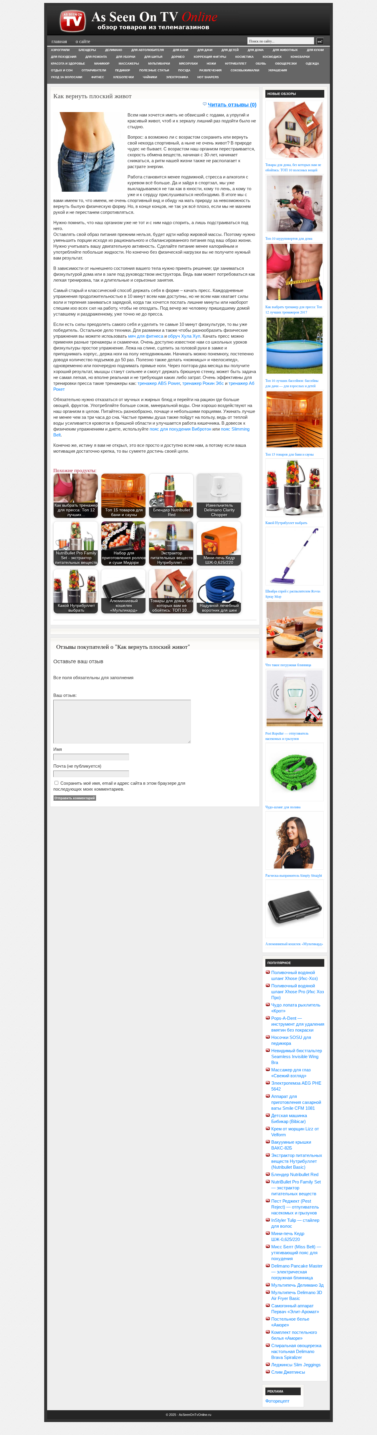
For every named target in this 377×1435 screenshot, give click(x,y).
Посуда (184, 70)
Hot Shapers (208, 77)
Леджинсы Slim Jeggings (296, 1364)
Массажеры (129, 63)
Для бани (180, 50)
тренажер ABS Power (159, 383)
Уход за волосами (66, 77)
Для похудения (63, 56)
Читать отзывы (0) (232, 105)
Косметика (244, 56)
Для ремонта (96, 56)
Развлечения (210, 70)
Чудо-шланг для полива (282, 806)
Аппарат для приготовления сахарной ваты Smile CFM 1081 (296, 1102)
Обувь (261, 63)
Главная (59, 41)
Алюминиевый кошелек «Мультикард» (294, 943)
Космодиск (272, 56)
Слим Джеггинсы (288, 1372)
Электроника (177, 77)
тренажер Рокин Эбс (203, 383)
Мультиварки (159, 63)
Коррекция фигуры (210, 56)
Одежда (312, 63)
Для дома (256, 50)
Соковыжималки (245, 70)
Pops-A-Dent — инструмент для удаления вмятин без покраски (297, 1024)
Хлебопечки (123, 77)
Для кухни (315, 50)
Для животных (285, 50)
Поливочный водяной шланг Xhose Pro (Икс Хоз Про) (297, 991)
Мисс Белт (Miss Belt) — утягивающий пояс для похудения (296, 1252)
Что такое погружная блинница (288, 664)
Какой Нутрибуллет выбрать (286, 522)
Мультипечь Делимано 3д (297, 1285)
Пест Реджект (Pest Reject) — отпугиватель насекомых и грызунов (295, 1206)
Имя (57, 749)
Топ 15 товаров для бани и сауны (289, 454)
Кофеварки (300, 56)
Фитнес (97, 77)
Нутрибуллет (236, 63)
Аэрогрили (60, 50)
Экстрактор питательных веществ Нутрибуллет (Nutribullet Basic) (296, 1161)
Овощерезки (286, 63)
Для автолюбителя (147, 50)
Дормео (178, 56)
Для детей (230, 50)
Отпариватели (94, 70)
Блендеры (87, 50)
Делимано (113, 50)
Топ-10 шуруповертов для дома (288, 238)
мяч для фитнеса (145, 336)
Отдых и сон (61, 70)
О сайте (83, 41)
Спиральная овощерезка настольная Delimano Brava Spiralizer (296, 1351)
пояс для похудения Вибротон (180, 428)
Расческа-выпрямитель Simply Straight (293, 875)
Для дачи (204, 50)
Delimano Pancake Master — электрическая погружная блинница (297, 1271)
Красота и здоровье (68, 63)
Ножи (211, 63)
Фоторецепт (277, 1400)
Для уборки (125, 56)
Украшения (277, 70)
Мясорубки (188, 63)
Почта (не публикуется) (77, 766)
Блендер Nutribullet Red (294, 1174)
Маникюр (102, 63)
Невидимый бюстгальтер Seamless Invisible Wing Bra (296, 1056)
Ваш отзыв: (65, 695)
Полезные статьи (154, 70)
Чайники (150, 77)
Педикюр (122, 70)
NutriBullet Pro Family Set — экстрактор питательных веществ (296, 1187)
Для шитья (153, 56)
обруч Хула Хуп (184, 336)
